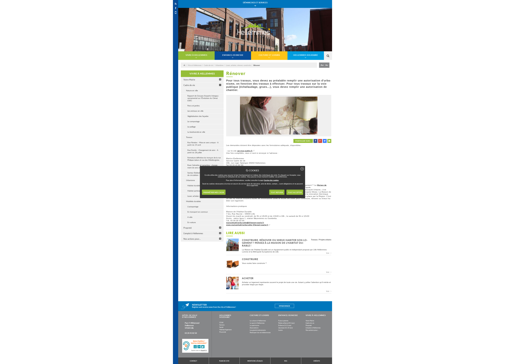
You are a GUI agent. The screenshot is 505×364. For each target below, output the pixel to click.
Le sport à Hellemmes (257, 323)
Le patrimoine (254, 325)
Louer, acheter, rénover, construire (238, 65)
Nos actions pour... (192, 238)
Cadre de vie (208, 65)
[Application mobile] (175, 12)
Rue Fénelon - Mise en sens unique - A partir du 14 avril (202, 143)
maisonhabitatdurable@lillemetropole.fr (245, 222)
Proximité (222, 332)
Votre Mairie (189, 79)
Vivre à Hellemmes (194, 65)
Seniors (221, 325)
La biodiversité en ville (196, 132)
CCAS (221, 322)
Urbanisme (219, 65)
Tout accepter (295, 192)
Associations (254, 328)
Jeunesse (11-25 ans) (285, 328)
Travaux (189, 137)
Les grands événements (258, 330)
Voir (327, 253)
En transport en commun (197, 212)
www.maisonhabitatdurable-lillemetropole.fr (247, 225)
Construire (250, 259)
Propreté (187, 227)
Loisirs (280, 330)
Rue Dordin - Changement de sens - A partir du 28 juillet (202, 151)
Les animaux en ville (195, 111)
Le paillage (191, 126)
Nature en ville (192, 90)
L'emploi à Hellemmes (193, 233)
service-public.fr (245, 151)
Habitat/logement (225, 329)
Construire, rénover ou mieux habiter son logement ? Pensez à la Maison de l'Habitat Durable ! (275, 243)
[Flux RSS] (175, 4)
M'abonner (284, 306)
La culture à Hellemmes (258, 321)
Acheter (248, 278)
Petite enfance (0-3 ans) (286, 323)
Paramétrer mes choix (213, 192)
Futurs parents (283, 321)
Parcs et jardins (193, 105)
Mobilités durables (193, 201)
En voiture (191, 222)
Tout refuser (277, 192)
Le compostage (193, 121)
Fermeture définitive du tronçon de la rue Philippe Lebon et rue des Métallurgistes (204, 158)
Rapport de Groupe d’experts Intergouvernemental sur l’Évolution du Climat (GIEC (203, 98)
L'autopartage (192, 206)
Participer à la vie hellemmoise (260, 332)
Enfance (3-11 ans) (284, 325)
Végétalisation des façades (197, 116)
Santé (221, 327)
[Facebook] (175, 8)
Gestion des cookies (271, 180)
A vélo (189, 217)
